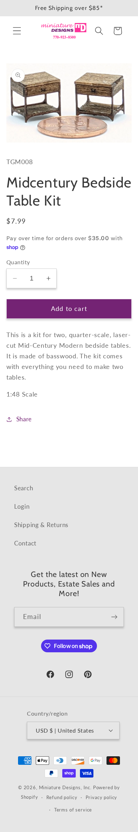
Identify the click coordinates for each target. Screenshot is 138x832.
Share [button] (24, 419)
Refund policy (61, 797)
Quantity (18, 262)
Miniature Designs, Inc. (65, 787)
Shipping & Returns (41, 524)
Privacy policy (101, 797)
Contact (25, 543)
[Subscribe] (114, 617)
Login (22, 506)
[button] (17, 31)
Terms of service (73, 810)
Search (23, 488)
